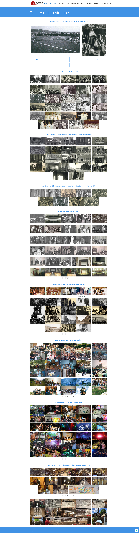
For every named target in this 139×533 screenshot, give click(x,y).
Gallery (89, 3)
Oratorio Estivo (63, 3)
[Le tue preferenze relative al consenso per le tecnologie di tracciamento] (136, 530)
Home (46, 3)
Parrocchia (75, 3)
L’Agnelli (105, 3)
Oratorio (53, 3)
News (82, 3)
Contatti (97, 3)
